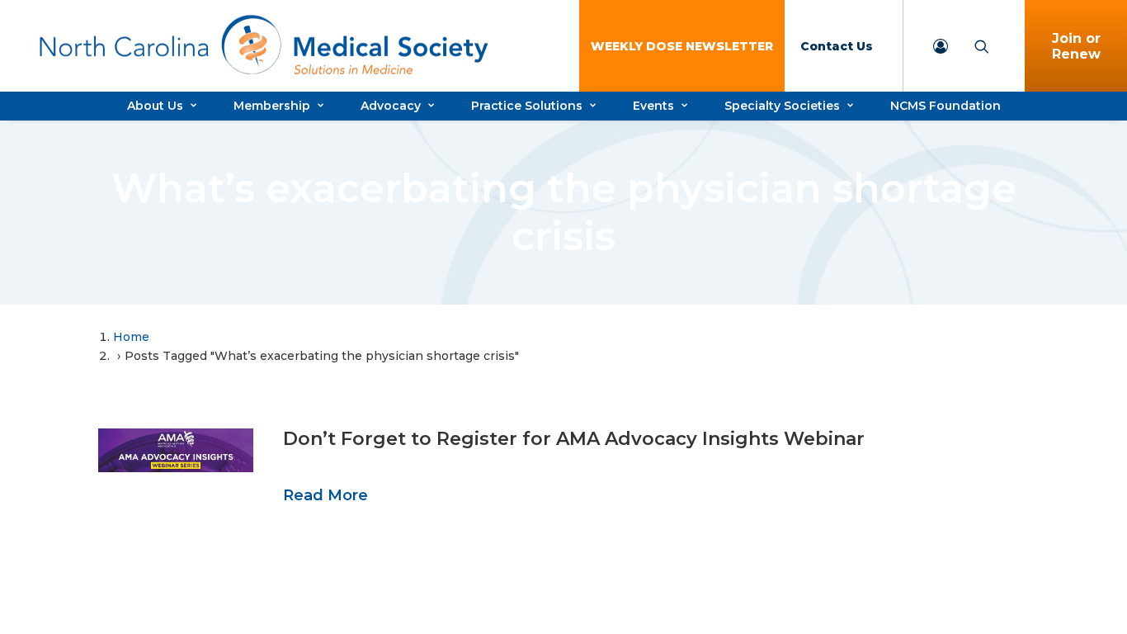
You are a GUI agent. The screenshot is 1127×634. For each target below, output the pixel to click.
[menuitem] (682, 46)
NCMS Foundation (945, 105)
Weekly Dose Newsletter (682, 46)
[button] (175, 450)
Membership (271, 105)
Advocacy (391, 105)
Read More (325, 495)
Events (653, 105)
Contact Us (836, 46)
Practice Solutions (526, 105)
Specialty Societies (782, 105)
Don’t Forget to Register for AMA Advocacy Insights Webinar (574, 439)
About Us (155, 105)
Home (131, 336)
